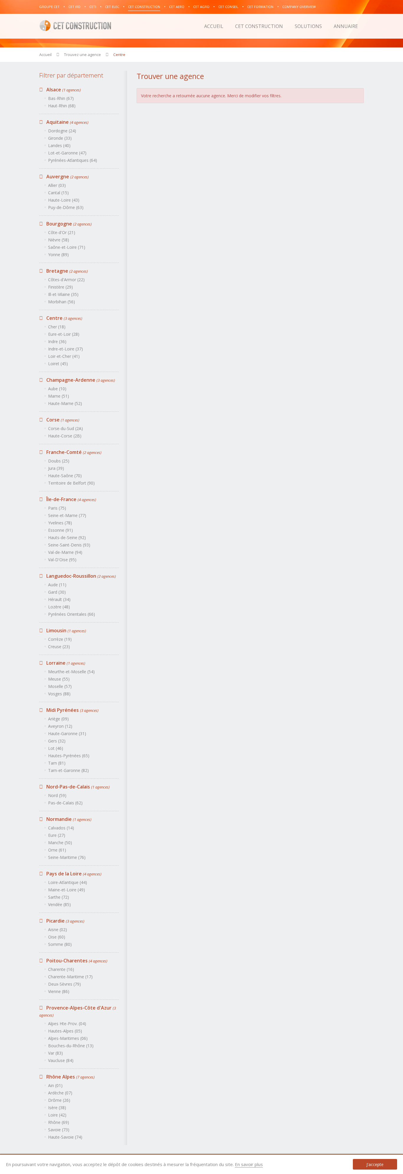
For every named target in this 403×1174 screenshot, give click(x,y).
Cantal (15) (58, 192)
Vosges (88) (59, 694)
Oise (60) (56, 937)
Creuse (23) (59, 646)
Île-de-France (70, 499)
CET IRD (74, 6)
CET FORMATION (260, 6)
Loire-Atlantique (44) (67, 882)
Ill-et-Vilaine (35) (63, 294)
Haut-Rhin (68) (62, 105)
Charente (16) (61, 969)
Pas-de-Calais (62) (65, 803)
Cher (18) (56, 327)
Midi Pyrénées (72, 710)
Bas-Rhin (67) (61, 98)
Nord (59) (57, 795)
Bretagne (66, 271)
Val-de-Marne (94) (65, 552)
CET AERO (176, 6)
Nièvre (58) (58, 240)
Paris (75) (57, 508)
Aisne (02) (57, 929)
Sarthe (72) (58, 897)
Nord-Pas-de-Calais (77, 786)
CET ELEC (112, 6)
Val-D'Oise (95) (62, 559)
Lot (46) (55, 748)
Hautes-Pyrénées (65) (68, 755)
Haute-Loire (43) (63, 200)
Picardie (64, 921)
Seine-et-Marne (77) (67, 515)
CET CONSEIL (228, 6)
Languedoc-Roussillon (80, 576)
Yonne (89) (58, 254)
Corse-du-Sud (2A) (65, 428)
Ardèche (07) (60, 1093)
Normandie (68, 819)
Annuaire (346, 26)
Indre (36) (57, 341)
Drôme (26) (59, 1100)
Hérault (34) (59, 599)
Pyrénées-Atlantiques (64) (72, 160)
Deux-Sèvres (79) (64, 984)
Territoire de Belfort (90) (71, 483)
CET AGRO (201, 6)
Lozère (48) (59, 607)
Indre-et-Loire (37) (65, 349)
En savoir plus (249, 1164)
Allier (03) (57, 185)
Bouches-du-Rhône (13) (71, 1045)
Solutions (308, 26)
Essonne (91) (60, 530)
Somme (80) (60, 944)
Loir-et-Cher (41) (64, 356)
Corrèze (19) (60, 639)
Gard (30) (57, 592)
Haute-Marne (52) (65, 403)
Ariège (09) (58, 719)
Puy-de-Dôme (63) (65, 207)
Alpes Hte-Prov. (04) (67, 1023)
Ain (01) (55, 1085)
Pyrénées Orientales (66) (71, 614)
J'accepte (375, 1164)
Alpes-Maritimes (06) (68, 1038)
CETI (92, 6)
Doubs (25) (58, 461)
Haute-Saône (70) (65, 475)
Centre (63, 318)
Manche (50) (60, 842)
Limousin (65, 630)
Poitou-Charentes (76, 960)
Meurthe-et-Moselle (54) (71, 671)
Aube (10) (57, 388)
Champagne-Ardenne (80, 380)
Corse (62, 419)
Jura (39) (56, 468)
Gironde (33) (60, 138)
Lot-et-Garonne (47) (67, 153)
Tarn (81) (56, 763)
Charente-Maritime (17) (70, 976)
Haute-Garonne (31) (67, 733)
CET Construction (144, 6)
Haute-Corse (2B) (64, 436)
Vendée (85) (59, 904)
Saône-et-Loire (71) (66, 247)
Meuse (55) (59, 679)
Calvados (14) (61, 828)
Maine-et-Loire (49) (66, 890)
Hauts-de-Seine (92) (67, 537)
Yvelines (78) (60, 523)
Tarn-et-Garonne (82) (68, 770)
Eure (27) (56, 835)
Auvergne (67, 176)
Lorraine (65, 663)
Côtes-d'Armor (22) (66, 279)
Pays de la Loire (73, 873)
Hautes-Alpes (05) (65, 1031)
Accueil (213, 26)
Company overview (299, 6)
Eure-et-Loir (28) (63, 334)
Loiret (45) (58, 363)
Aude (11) (57, 584)
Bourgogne (68, 223)
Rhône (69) (58, 1122)
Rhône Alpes (70, 1076)
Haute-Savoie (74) (65, 1137)
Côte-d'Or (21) (61, 232)
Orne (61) (57, 850)
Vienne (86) (58, 991)
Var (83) (55, 1053)
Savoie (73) (58, 1129)
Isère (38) (57, 1107)
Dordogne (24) (62, 131)
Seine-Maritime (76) (67, 857)
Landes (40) (59, 145)
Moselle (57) (60, 686)
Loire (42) (57, 1115)
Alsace (63, 89)
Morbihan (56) (61, 301)
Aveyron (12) (60, 726)
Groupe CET (49, 6)
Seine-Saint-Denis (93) (69, 545)
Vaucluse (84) (60, 1060)
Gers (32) (56, 741)
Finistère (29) (60, 287)
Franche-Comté (73, 452)
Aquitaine (67, 122)
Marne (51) (58, 396)
